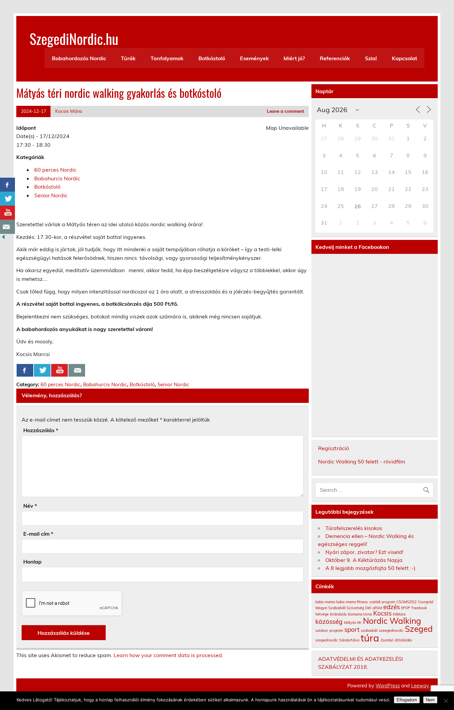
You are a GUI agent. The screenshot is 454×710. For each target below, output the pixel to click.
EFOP (405, 608)
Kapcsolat (404, 58)
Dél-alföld (373, 608)
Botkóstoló (211, 58)
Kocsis (382, 613)
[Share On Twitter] (42, 370)
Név (30, 505)
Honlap (32, 561)
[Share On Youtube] (59, 370)
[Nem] (445, 700)
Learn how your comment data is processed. (168, 655)
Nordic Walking (392, 621)
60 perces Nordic (55, 169)
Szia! (371, 58)
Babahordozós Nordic (79, 58)
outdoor (321, 630)
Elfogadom (407, 699)
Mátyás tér (353, 622)
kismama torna (360, 614)
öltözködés (403, 640)
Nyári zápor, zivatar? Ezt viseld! (364, 552)
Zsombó (387, 640)
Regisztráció (333, 448)
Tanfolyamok (167, 58)
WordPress (388, 686)
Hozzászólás (40, 430)
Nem (430, 699)
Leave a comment (285, 111)
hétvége (322, 614)
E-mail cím (38, 533)
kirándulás (338, 614)
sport (352, 629)
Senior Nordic (50, 195)
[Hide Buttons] (3, 238)
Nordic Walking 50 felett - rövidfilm (361, 461)
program (336, 630)
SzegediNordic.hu (74, 38)
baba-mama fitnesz (352, 602)
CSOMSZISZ (406, 602)
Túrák (128, 58)
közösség (329, 621)
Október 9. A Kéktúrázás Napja (363, 560)
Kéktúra (399, 614)
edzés (391, 607)
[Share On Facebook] (25, 370)
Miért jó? (294, 58)
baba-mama (325, 602)
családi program (382, 602)
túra (370, 638)
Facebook (419, 608)
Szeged (419, 628)
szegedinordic (326, 640)
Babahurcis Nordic (57, 178)
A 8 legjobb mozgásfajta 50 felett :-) (370, 568)
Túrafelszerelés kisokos (353, 528)
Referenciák (335, 58)
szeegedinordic (391, 630)
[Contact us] (76, 370)
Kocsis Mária (68, 111)
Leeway (420, 686)
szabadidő (369, 630)
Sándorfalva (349, 640)
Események (254, 58)
